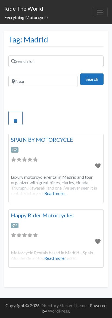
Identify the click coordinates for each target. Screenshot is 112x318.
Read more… (56, 193)
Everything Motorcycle (26, 17)
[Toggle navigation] (100, 12)
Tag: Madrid (28, 39)
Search (95, 79)
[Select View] (15, 118)
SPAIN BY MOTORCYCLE (42, 139)
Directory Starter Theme (64, 305)
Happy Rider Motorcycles (42, 215)
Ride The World (23, 8)
